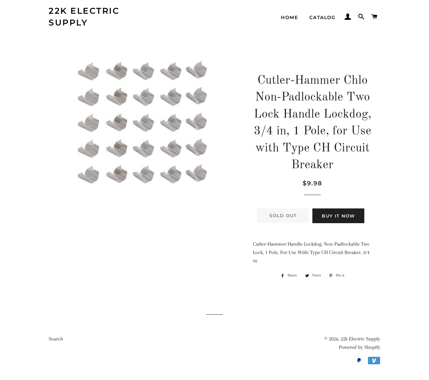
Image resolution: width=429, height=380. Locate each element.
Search (56, 339)
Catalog (322, 17)
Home (289, 17)
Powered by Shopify (359, 347)
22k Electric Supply (84, 16)
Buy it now (338, 215)
